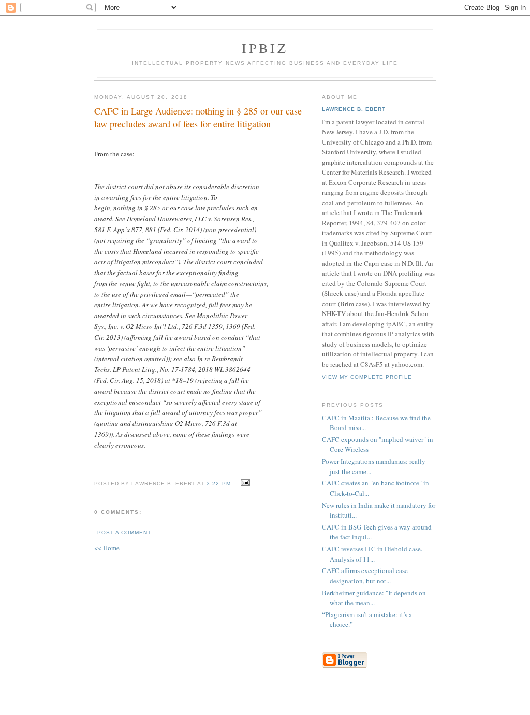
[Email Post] (244, 483)
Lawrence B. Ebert (354, 109)
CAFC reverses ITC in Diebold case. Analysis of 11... (372, 554)
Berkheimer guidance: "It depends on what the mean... (374, 598)
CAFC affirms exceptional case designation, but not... (365, 575)
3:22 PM (218, 484)
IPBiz (265, 47)
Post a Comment (124, 532)
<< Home (107, 547)
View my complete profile (367, 377)
